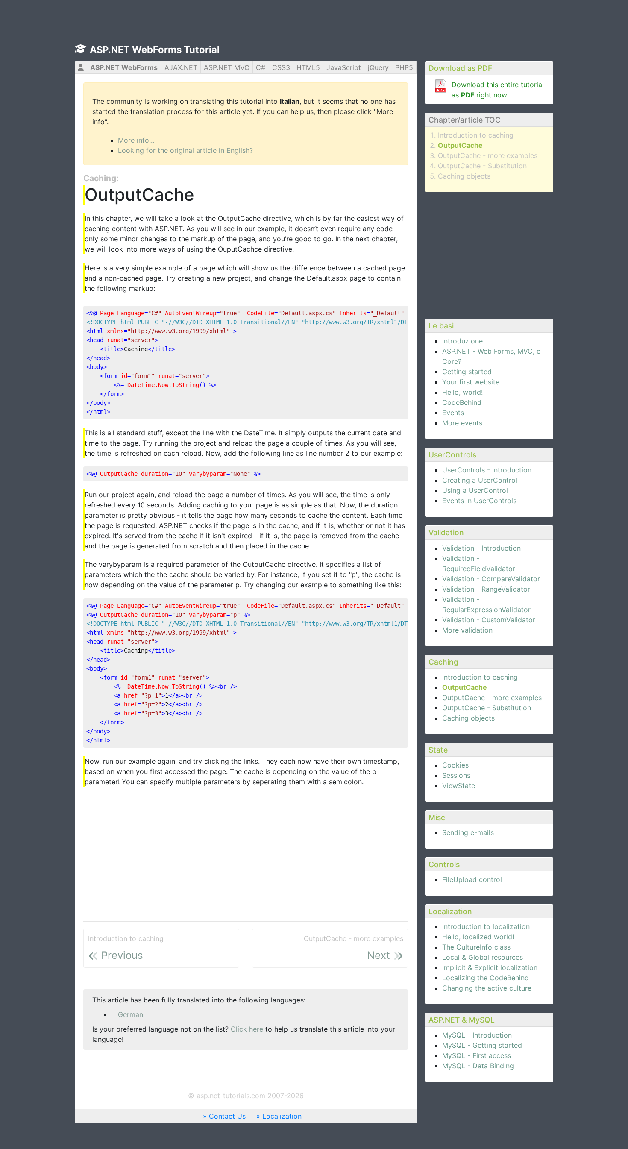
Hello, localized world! (478, 936)
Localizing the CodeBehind (485, 977)
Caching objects (464, 176)
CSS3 (281, 67)
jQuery (378, 67)
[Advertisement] (489, 254)
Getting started (467, 371)
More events (462, 423)
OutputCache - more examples (487, 155)
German (130, 1014)
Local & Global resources (482, 957)
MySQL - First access (476, 1055)
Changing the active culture (486, 988)
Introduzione (462, 341)
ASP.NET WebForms (124, 67)
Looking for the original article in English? (185, 150)
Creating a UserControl (479, 480)
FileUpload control (472, 879)
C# (260, 67)
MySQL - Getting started (482, 1045)
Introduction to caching (476, 135)
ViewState (458, 785)
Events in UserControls (479, 500)
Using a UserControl (475, 490)
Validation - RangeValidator (486, 589)
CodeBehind (461, 402)
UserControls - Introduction (486, 470)
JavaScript (343, 67)
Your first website (470, 382)
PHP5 (404, 67)
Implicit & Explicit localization (489, 967)
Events (453, 412)
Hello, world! (462, 392)
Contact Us (227, 1116)
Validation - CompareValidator (491, 578)
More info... (136, 140)
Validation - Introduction (481, 548)
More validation (467, 630)
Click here (247, 1029)
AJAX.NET (180, 67)
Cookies (455, 765)
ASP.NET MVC (226, 67)
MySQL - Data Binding (478, 1065)
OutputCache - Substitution (482, 165)
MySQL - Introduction (477, 1035)
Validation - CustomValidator (488, 620)
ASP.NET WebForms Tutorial (155, 49)
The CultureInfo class (476, 947)
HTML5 (308, 67)
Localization (282, 1116)
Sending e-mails (468, 832)
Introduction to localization (486, 926)
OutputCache (460, 145)
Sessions (456, 775)
